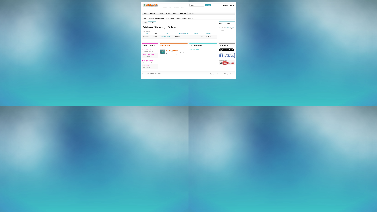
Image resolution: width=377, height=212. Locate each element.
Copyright (212, 74)
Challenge (160, 13)
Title (167, 33)
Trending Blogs (165, 45)
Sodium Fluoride (165, 36)
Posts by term (170, 18)
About (145, 13)
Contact (232, 74)
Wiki (182, 7)
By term (152, 22)
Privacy (226, 74)
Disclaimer (219, 74)
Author (180, 33)
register (228, 27)
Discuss (176, 7)
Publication (183, 13)
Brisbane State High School (156, 18)
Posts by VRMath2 (194, 49)
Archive (191, 13)
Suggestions (145, 65)
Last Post (208, 33)
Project (168, 13)
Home (145, 18)
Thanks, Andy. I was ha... (148, 54)
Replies (196, 33)
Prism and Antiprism (147, 60)
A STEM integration (172, 50)
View (145, 22)
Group (175, 13)
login (233, 27)
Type (147, 33)
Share (170, 7)
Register (225, 5)
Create (165, 7)
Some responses (146, 49)
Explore (152, 13)
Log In (232, 5)
